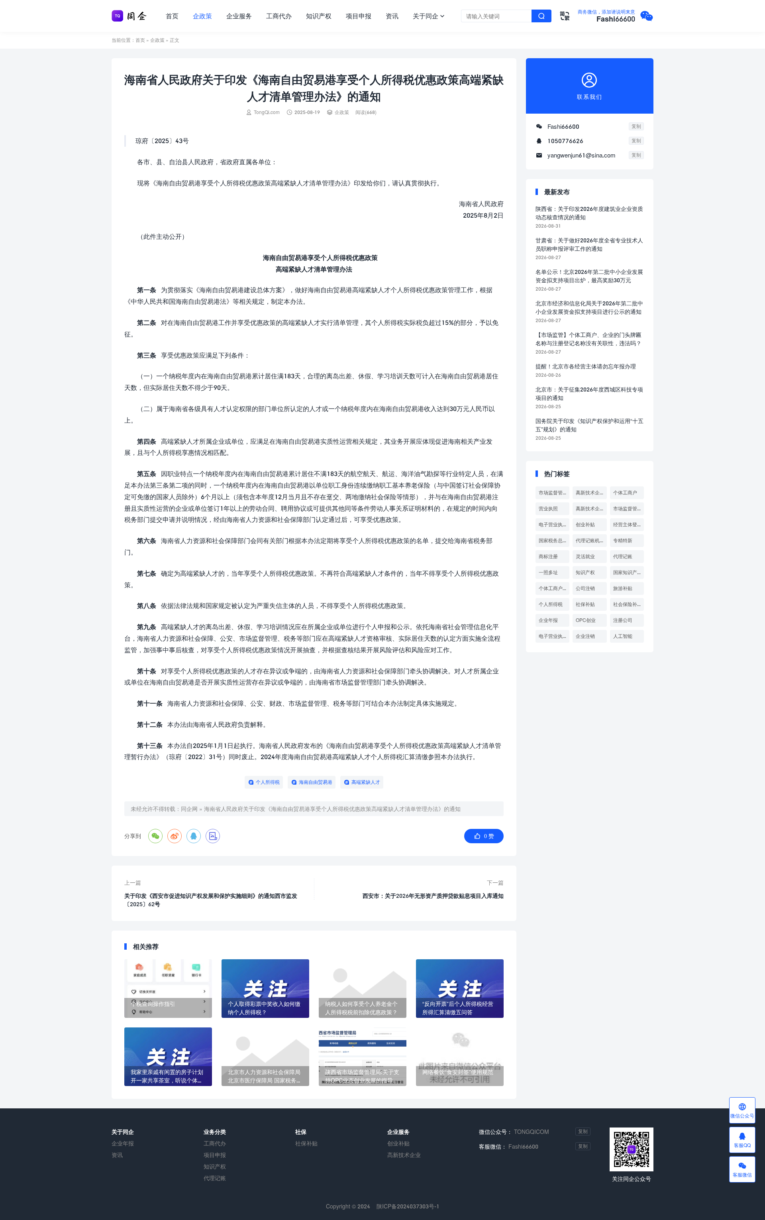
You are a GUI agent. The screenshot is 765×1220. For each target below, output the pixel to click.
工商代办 (279, 16)
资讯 (392, 16)
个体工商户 (625, 493)
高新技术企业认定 (591, 509)
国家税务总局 (553, 540)
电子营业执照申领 (554, 636)
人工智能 (622, 636)
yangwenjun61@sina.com (581, 155)
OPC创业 (586, 620)
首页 (172, 16)
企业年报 (548, 620)
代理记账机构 (590, 540)
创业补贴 (585, 524)
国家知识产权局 (628, 572)
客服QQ (742, 1139)
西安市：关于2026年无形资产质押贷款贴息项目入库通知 (433, 895)
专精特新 (622, 540)
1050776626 (565, 141)
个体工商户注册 (554, 588)
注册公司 (622, 620)
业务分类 (215, 1131)
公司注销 (585, 588)
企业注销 (585, 636)
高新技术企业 (590, 493)
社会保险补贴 (627, 604)
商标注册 (548, 556)
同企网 (189, 808)
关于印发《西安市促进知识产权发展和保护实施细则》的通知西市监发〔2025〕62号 (210, 899)
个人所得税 (268, 782)
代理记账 (622, 556)
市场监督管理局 (554, 493)
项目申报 (358, 16)
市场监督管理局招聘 (628, 509)
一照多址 (548, 572)
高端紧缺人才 (365, 782)
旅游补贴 (622, 588)
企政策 (202, 16)
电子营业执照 (553, 524)
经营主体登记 (627, 524)
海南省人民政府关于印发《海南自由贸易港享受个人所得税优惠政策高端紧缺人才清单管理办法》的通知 (332, 808)
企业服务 (239, 16)
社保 (300, 1131)
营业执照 (548, 509)
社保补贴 (585, 604)
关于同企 (429, 16)
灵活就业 (585, 556)
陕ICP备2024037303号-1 (408, 1206)
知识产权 (319, 16)
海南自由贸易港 (315, 782)
